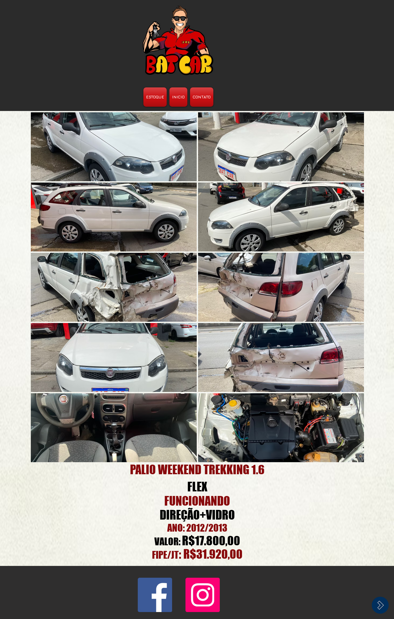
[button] (114, 146)
